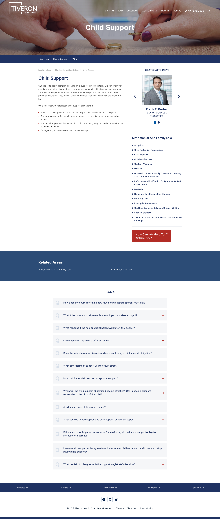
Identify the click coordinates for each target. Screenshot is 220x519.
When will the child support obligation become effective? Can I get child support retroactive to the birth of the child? (107, 393)
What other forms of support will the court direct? (90, 365)
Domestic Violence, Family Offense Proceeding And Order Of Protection (157, 175)
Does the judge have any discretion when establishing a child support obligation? (107, 353)
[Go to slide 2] (159, 122)
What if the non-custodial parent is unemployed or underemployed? (100, 315)
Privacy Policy (146, 508)
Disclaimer (132, 508)
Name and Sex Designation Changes (152, 194)
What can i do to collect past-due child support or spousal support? (100, 419)
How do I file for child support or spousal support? (90, 378)
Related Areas (60, 59)
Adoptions (139, 145)
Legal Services (149, 11)
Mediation (139, 189)
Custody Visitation (143, 164)
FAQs (74, 59)
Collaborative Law (143, 159)
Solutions (132, 11)
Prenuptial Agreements (145, 203)
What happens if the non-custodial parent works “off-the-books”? (99, 328)
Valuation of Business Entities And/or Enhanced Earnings (158, 219)
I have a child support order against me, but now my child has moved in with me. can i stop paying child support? (112, 450)
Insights (165, 11)
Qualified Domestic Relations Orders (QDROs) (157, 208)
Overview (44, 59)
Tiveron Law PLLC (83, 508)
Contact (177, 11)
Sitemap (120, 508)
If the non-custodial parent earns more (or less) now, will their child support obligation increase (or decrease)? (110, 434)
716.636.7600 (156, 116)
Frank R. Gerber (157, 109)
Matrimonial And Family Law (67, 70)
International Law (123, 269)
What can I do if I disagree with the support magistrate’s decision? (99, 464)
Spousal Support (142, 212)
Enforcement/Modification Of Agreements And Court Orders (157, 183)
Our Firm (109, 11)
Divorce (138, 168)
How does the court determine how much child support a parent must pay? (104, 302)
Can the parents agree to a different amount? (87, 340)
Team (120, 11)
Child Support (89, 70)
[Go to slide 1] (155, 122)
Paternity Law (141, 198)
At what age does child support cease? (84, 407)
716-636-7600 (196, 10)
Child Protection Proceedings (148, 150)
